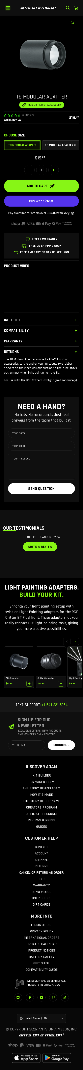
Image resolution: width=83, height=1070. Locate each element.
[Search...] (67, 7)
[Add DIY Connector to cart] (29, 684)
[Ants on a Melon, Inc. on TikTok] (65, 997)
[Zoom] (74, 20)
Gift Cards (41, 904)
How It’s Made (41, 794)
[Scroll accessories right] (75, 641)
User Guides (41, 898)
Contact (41, 847)
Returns (41, 866)
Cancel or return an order (41, 872)
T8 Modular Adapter (22, 145)
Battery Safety (41, 957)
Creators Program (41, 807)
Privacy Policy (41, 931)
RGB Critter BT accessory (44, 105)
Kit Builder (41, 775)
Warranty (41, 885)
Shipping (42, 859)
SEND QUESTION (41, 488)
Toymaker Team (41, 782)
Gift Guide (41, 963)
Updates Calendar (42, 944)
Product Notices (41, 950)
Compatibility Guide (42, 969)
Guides (41, 826)
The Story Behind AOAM (41, 788)
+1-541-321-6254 (54, 704)
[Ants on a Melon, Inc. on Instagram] (18, 997)
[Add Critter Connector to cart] (61, 684)
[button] (12, 115)
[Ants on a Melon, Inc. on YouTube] (41, 997)
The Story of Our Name (41, 801)
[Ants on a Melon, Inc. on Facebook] (30, 997)
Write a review (40, 547)
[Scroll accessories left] (67, 641)
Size (14, 135)
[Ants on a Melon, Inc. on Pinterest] (53, 997)
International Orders (41, 937)
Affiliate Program (41, 813)
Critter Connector (45, 678)
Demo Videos (41, 891)
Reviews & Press (41, 820)
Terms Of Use (41, 925)
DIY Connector (12, 678)
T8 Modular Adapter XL (61, 145)
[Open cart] (76, 7)
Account (41, 853)
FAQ (42, 879)
